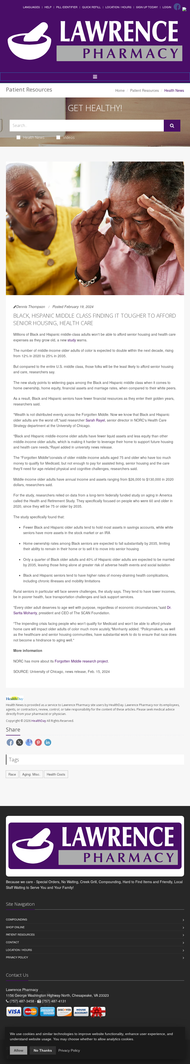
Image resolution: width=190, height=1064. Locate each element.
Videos (69, 137)
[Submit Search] (172, 126)
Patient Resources (144, 90)
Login (167, 7)
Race (12, 774)
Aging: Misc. (31, 774)
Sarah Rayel (95, 420)
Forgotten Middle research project (81, 661)
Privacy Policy (17, 957)
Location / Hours (118, 7)
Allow (18, 1050)
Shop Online (15, 927)
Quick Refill (91, 7)
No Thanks (43, 1050)
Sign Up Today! (147, 7)
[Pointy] (184, 8)
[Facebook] (177, 6)
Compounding (16, 919)
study (72, 339)
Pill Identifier (66, 7)
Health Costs (56, 774)
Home (120, 90)
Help (48, 7)
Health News (34, 137)
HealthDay (38, 721)
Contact (12, 942)
